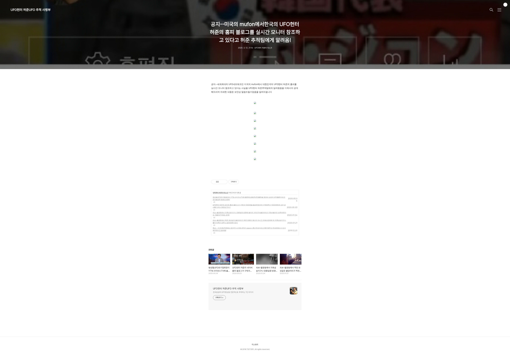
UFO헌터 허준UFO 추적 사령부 (31, 10)
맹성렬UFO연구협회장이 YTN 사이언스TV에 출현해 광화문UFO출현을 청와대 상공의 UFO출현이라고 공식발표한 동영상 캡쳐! (249, 198)
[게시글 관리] (224, 182)
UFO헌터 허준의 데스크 (220, 193)
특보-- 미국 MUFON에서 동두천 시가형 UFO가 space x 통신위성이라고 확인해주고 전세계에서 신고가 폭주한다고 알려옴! (249, 229)
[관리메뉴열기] (505, 5)
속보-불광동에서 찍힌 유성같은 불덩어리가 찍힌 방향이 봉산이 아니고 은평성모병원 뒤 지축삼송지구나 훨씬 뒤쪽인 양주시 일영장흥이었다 (249, 221)
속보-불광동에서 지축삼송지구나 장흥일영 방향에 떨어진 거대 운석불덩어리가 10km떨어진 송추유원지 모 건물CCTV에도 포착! (249, 214)
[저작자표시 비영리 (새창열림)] (241, 182)
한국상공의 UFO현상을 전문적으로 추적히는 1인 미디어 (233, 292)
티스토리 (255, 344)
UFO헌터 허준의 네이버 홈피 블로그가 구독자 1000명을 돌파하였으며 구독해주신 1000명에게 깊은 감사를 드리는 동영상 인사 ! (249, 206)
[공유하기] (221, 182)
